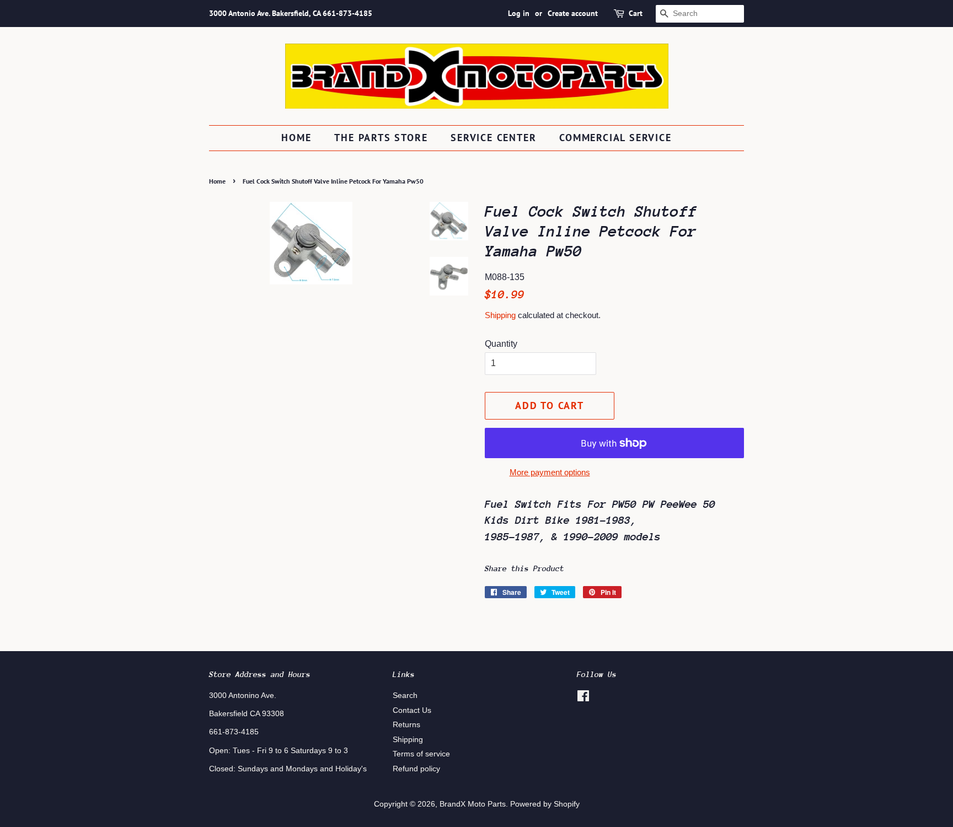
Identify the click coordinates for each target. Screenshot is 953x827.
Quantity (501, 343)
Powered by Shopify (545, 804)
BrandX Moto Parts (473, 804)
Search (405, 695)
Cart (636, 13)
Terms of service (421, 754)
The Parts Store (380, 137)
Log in (518, 13)
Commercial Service (615, 137)
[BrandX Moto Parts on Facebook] (583, 698)
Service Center (493, 137)
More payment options (550, 472)
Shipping (500, 315)
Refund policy (416, 769)
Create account (573, 13)
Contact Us (412, 710)
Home (296, 137)
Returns (406, 725)
